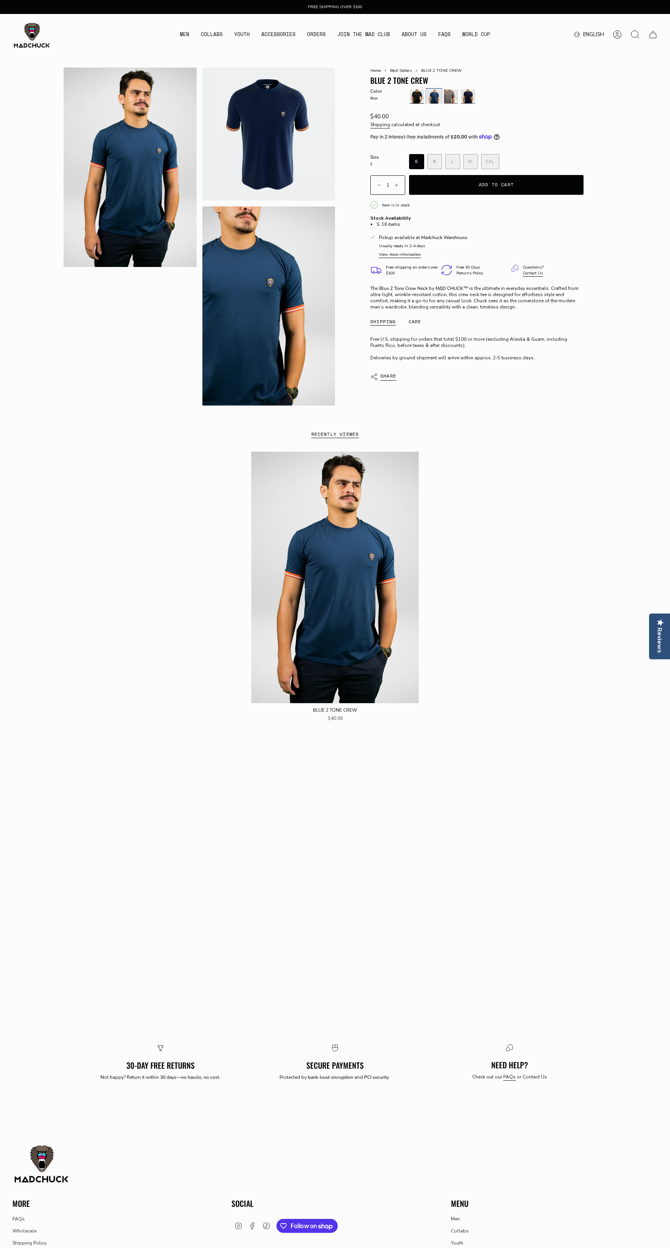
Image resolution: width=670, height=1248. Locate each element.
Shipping (380, 124)
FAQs (509, 1077)
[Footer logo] (41, 1163)
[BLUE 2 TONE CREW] (335, 577)
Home (375, 70)
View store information (400, 254)
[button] (184, 35)
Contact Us (533, 273)
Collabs (460, 1231)
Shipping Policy (29, 1243)
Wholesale (24, 1231)
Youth (457, 1243)
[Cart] (653, 34)
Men (455, 1219)
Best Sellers (401, 70)
